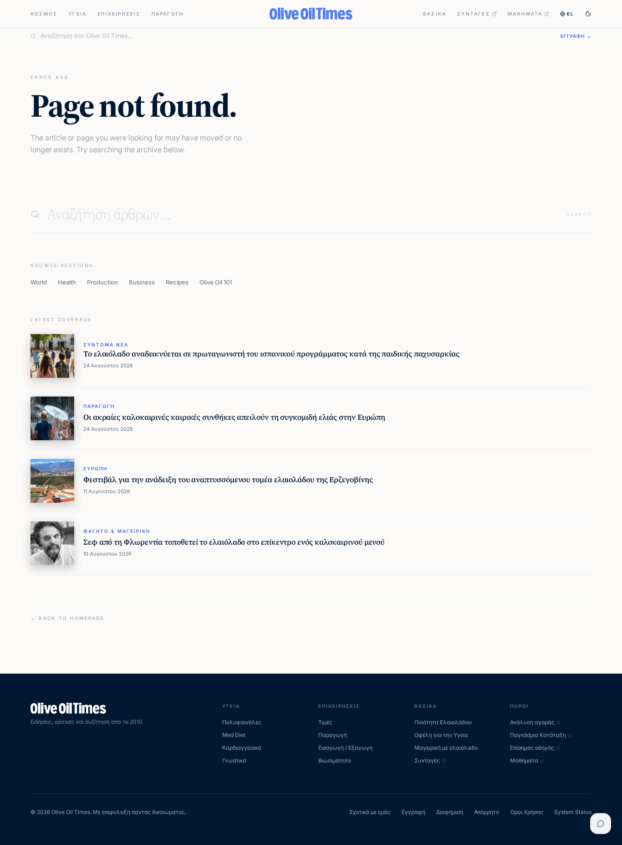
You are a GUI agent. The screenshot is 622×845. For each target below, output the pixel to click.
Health (67, 282)
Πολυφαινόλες (241, 722)
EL (570, 13)
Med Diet (233, 735)
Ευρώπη (95, 468)
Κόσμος (44, 13)
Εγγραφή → (576, 36)
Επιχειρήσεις (118, 13)
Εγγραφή (413, 812)
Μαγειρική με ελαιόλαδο (446, 747)
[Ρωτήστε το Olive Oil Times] (601, 824)
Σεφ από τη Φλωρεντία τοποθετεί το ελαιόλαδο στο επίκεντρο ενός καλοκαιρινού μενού (233, 542)
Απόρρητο (486, 812)
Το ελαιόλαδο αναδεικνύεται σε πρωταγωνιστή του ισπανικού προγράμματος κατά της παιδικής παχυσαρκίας (271, 354)
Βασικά (434, 13)
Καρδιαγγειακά (241, 747)
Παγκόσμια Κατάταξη (538, 735)
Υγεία (77, 13)
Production (102, 282)
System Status (572, 812)
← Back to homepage (67, 618)
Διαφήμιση (449, 812)
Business (142, 282)
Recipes (177, 282)
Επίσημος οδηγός (532, 747)
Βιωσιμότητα (334, 760)
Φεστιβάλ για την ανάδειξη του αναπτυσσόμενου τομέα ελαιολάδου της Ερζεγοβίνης (228, 479)
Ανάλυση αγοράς (532, 722)
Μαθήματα (525, 13)
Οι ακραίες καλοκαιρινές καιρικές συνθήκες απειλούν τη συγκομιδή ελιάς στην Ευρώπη (234, 417)
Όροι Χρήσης (526, 812)
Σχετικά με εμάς (370, 812)
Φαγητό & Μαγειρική (116, 531)
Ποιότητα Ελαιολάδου (443, 722)
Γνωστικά (234, 760)
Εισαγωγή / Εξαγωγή (345, 747)
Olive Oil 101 (215, 282)
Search (579, 214)
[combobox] (295, 36)
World (39, 282)
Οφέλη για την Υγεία (441, 735)
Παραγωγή (168, 13)
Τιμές (325, 722)
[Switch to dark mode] (588, 14)
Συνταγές (473, 13)
